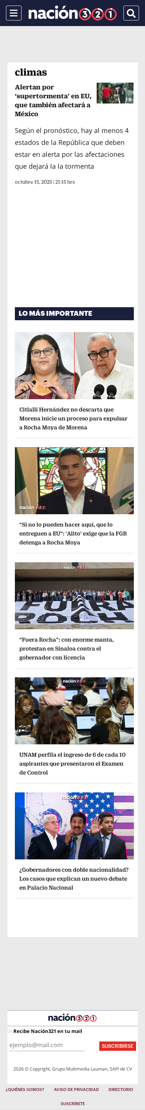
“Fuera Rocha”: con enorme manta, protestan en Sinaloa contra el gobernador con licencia (66, 648)
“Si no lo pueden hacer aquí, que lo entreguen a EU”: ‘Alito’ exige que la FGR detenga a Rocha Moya (73, 533)
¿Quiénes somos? (25, 1090)
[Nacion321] (73, 13)
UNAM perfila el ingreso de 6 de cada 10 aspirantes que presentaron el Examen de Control (72, 763)
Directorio (121, 1090)
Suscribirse (117, 1046)
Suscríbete (73, 1104)
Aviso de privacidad (76, 1090)
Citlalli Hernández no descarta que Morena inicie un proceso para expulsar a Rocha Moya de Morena (73, 418)
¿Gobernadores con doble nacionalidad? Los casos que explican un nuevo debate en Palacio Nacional (74, 878)
